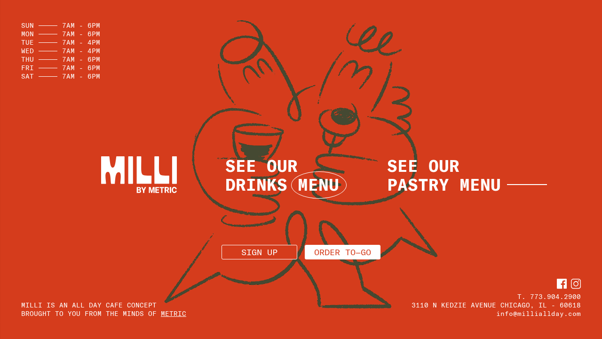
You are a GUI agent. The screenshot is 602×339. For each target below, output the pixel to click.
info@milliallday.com (538, 313)
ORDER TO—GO (342, 252)
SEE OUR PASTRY (444, 175)
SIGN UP (259, 252)
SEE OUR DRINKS (282, 175)
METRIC (173, 313)
